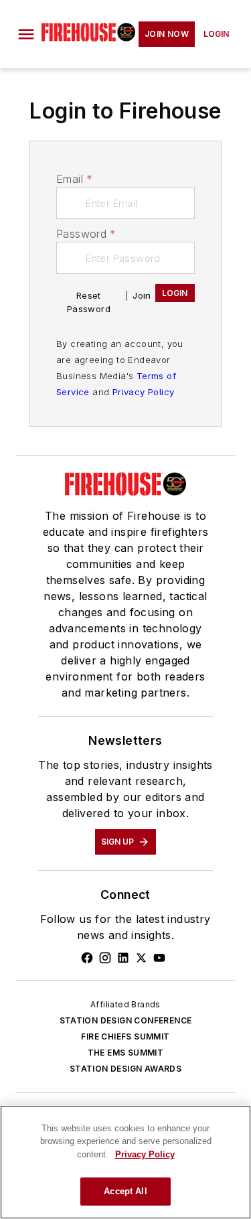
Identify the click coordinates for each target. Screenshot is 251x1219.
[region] (125, 1162)
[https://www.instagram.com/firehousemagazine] (105, 957)
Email (74, 179)
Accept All (125, 1191)
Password (86, 233)
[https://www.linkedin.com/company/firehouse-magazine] (123, 957)
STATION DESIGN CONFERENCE (126, 1020)
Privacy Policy (143, 391)
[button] (26, 34)
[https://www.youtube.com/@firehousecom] (159, 957)
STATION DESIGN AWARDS (125, 1069)
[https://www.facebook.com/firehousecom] (87, 957)
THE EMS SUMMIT (126, 1053)
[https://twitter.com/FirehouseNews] (141, 957)
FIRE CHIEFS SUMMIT (125, 1036)
